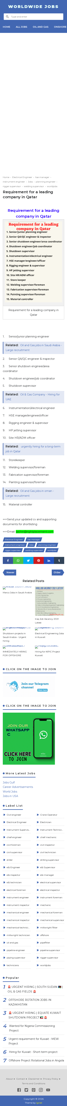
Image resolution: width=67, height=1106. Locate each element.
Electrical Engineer (14, 539)
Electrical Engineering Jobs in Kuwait (49, 635)
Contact (20, 1078)
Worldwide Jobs (33, 6)
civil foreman (13, 844)
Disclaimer (34, 1078)
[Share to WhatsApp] (18, 560)
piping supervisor (15, 957)
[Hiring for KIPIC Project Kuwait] (49, 647)
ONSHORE (60, 26)
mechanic (45, 905)
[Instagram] (41, 1091)
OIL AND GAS (40, 26)
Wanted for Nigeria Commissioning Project (32, 1028)
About (9, 1078)
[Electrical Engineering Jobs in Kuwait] (49, 628)
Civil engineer (13, 814)
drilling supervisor (49, 859)
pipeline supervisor (50, 950)
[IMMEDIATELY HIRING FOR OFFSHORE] (17, 647)
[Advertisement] (33, 69)
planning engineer (47, 545)
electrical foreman (16, 890)
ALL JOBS (21, 26)
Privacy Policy (50, 1078)
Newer (10, 572)
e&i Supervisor (47, 867)
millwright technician (18, 935)
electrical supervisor (50, 882)
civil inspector (47, 844)
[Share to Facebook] (8, 560)
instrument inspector (17, 905)
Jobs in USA (10, 796)
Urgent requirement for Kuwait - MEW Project (34, 1041)
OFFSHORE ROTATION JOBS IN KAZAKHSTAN (30, 1002)
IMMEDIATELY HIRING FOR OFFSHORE (15, 653)
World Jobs (10, 791)
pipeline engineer (15, 950)
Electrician (45, 822)
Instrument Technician (52, 829)
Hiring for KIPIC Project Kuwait (47, 653)
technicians (12, 965)
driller (9, 859)
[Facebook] (19, 1091)
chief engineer (14, 837)
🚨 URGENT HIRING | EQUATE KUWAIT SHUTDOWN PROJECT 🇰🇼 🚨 (35, 1015)
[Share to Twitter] (28, 560)
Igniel (39, 1102)
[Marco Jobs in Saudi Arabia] (17, 587)
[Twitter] (26, 1091)
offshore (44, 935)
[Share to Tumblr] (59, 560)
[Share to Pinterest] (39, 560)
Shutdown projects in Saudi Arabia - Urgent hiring (14, 637)
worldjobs (51, 550)
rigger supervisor (13, 550)
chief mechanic (48, 837)
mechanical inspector (18, 920)
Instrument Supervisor (18, 829)
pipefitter (45, 942)
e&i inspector (13, 875)
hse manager (34, 539)
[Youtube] (48, 1091)
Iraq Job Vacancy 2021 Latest (47, 620)
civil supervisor (14, 852)
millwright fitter (49, 927)
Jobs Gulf (9, 782)
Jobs (31, 545)
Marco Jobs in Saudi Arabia (17, 592)
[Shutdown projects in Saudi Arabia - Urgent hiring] (17, 628)
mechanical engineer (17, 912)
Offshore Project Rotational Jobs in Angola (36, 1060)
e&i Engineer (13, 867)
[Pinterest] (33, 1091)
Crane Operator (48, 814)
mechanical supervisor (52, 920)
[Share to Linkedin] (49, 560)
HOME (6, 26)
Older (57, 572)
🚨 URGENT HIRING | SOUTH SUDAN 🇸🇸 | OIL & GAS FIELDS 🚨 (35, 989)
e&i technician (14, 882)
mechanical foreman (51, 912)
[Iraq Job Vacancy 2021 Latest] (49, 601)
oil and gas (12, 942)
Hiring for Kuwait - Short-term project (33, 1052)
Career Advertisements (18, 787)
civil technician (48, 852)
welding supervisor (34, 550)
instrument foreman (51, 897)
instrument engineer (15, 545)
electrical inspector (50, 890)
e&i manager (47, 875)
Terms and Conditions (33, 1083)
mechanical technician (18, 927)
